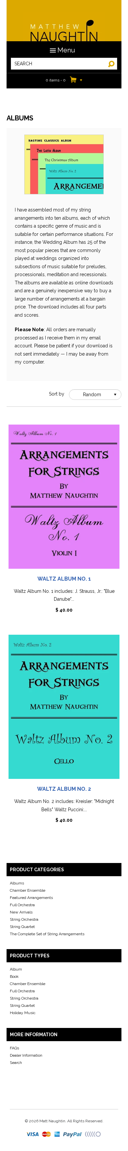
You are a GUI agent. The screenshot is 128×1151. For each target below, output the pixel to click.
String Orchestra (24, 919)
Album (16, 969)
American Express (57, 1134)
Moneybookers (93, 1134)
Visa (33, 1134)
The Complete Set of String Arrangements (47, 934)
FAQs (14, 1048)
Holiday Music (22, 1012)
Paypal (73, 1134)
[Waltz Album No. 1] (64, 499)
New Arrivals (21, 912)
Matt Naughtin (64, 26)
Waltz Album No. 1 (64, 579)
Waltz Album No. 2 (64, 789)
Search (16, 1062)
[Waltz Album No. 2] (64, 709)
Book (14, 976)
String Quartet (22, 926)
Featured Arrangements (31, 897)
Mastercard (47, 1134)
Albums (17, 883)
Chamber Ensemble (27, 890)
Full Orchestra (22, 905)
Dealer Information (26, 1055)
